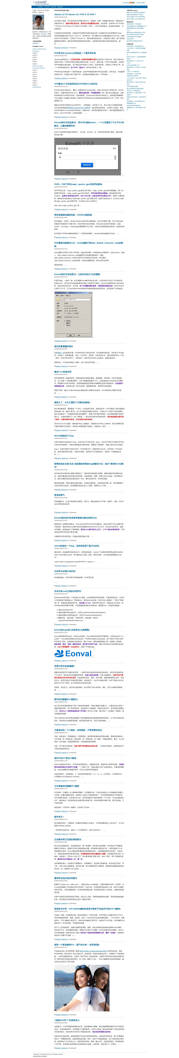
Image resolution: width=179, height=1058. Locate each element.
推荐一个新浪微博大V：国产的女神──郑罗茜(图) (76, 945)
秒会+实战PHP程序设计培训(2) (135, 34)
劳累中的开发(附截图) (64, 666)
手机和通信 (141, 16)
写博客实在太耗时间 (132, 76)
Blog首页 (40, 7)
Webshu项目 (130, 16)
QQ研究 (132, 19)
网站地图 (59, 7)
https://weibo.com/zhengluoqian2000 (93, 951)
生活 (136, 16)
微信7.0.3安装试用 (62, 372)
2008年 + (35, 81)
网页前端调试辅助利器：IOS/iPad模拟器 (73, 215)
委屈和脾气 (59, 495)
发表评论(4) (65, 397)
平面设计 (141, 14)
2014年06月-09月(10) (39, 68)
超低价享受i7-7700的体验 (134, 24)
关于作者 (46, 7)
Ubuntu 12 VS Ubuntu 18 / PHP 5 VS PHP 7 (75, 14)
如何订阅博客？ (141, 3)
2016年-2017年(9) (38, 66)
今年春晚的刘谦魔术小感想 (66, 786)
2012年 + (35, 72)
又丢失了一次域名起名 (133, 71)
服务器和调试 (134, 14)
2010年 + (35, 76)
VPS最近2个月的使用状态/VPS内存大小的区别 (75, 84)
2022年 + (35, 55)
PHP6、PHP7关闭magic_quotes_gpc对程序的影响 (78, 184)
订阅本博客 (126, 3)
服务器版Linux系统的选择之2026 (136, 32)
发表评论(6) (65, 834)
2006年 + (35, 85)
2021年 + (35, 57)
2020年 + (35, 59)
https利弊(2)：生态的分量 (134, 73)
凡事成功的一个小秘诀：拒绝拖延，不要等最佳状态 (78, 730)
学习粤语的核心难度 (132, 86)
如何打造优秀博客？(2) (133, 65)
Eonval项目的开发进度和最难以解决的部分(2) (75, 518)
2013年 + (35, 70)
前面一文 (61, 353)
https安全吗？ (130, 39)
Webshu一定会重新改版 (133, 90)
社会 (144, 19)
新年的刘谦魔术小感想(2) (66, 699)
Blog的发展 (141, 12)
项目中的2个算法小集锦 (65, 758)
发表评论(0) (65, 47)
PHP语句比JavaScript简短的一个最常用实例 (75, 53)
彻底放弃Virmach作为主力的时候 (78, 108)
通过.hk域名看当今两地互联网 (135, 88)
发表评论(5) (65, 512)
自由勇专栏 (36, 43)
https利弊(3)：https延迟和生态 (135, 46)
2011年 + (35, 74)
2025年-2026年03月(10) (39, 49)
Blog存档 (53, 7)
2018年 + (35, 64)
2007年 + (35, 83)
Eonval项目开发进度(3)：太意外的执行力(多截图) (77, 274)
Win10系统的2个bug (64, 436)
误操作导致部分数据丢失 (133, 105)
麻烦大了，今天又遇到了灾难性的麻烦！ (73, 402)
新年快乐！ (59, 817)
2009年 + (35, 78)
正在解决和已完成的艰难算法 (67, 839)
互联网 (135, 12)
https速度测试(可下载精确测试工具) (136, 26)
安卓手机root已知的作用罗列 (67, 591)
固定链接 (58, 47)
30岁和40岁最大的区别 (64, 571)
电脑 (128, 14)
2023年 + (35, 53)
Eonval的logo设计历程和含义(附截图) (72, 630)
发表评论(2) (65, 179)
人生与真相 (138, 19)
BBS (128, 19)
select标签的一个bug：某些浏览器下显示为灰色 (76, 546)
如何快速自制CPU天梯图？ (134, 36)
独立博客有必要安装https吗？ (135, 41)
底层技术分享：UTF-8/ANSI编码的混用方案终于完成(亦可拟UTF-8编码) (87, 909)
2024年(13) (36, 51)
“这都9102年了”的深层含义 (67, 1020)
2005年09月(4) (37, 87)
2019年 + (35, 62)
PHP (131, 12)
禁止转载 (43, 34)
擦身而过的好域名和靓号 (65, 878)
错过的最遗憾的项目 (63, 346)
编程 (128, 12)
